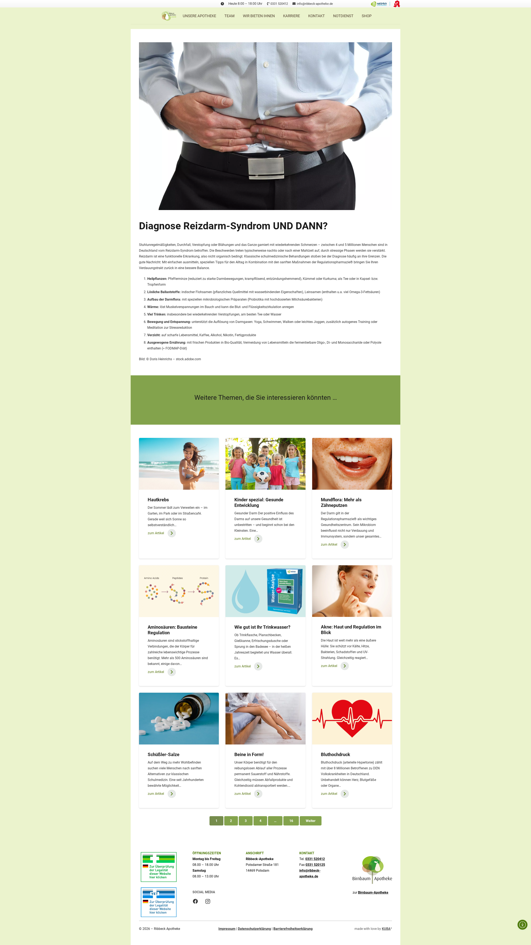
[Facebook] (195, 901)
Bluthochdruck (335, 754)
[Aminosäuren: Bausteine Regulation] (179, 591)
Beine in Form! (249, 754)
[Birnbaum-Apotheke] (372, 870)
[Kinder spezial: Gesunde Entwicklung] (265, 464)
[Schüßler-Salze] (179, 718)
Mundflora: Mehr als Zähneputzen (341, 502)
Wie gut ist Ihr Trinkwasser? (262, 627)
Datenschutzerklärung (254, 929)
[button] (278, 15)
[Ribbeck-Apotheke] (169, 15)
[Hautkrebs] (179, 464)
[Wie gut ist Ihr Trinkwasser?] (265, 591)
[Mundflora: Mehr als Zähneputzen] (352, 464)
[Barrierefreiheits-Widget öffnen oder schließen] (522, 925)
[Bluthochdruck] (352, 718)
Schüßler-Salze (163, 754)
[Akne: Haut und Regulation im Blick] (352, 591)
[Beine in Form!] (265, 718)
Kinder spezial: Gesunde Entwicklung (258, 502)
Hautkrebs (158, 499)
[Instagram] (208, 901)
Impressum (226, 929)
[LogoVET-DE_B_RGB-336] (159, 902)
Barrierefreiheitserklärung (293, 929)
